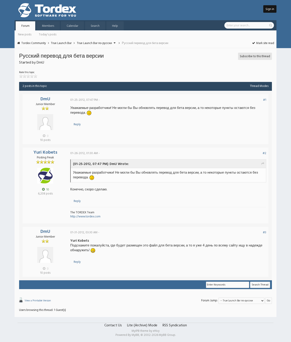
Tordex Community (33, 43)
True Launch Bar (61, 43)
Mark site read (265, 43)
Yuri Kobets (45, 152)
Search (95, 26)
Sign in (270, 9)
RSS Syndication (175, 325)
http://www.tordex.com (85, 216)
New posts (24, 34)
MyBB (135, 335)
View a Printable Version (38, 301)
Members (48, 26)
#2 (264, 153)
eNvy (156, 331)
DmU (45, 99)
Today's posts (47, 34)
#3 (264, 232)
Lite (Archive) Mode (142, 325)
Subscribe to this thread (255, 56)
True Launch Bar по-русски (94, 43)
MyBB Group (167, 335)
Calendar (72, 26)
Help (115, 26)
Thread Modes (259, 86)
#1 (264, 100)
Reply (77, 124)
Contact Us (113, 325)
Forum (25, 26)
